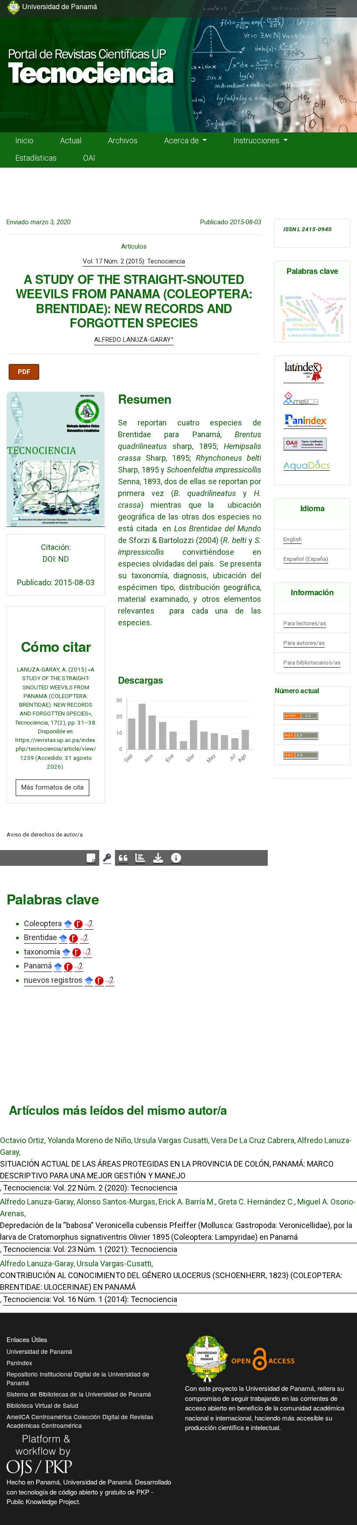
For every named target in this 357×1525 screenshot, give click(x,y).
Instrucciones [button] (257, 140)
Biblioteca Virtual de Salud (42, 1405)
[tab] (91, 858)
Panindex (19, 1362)
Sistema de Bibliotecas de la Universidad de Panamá (79, 1394)
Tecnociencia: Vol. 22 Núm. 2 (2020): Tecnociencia (90, 1187)
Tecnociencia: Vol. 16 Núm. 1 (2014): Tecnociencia (90, 1299)
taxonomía (42, 951)
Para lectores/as (304, 623)
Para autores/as (304, 642)
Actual (70, 140)
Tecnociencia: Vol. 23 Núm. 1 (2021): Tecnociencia (90, 1249)
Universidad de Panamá (39, 1351)
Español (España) (305, 558)
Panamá (38, 965)
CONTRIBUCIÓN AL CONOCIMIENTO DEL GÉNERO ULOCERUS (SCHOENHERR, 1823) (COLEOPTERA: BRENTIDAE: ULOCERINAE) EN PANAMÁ (171, 1281)
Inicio (24, 140)
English (292, 539)
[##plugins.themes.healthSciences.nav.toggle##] (331, 12)
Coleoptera (43, 923)
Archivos (123, 140)
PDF (24, 372)
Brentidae (40, 937)
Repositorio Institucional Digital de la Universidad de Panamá (78, 1378)
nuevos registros (53, 980)
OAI (89, 157)
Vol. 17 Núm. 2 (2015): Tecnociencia (134, 261)
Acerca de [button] (182, 140)
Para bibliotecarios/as (311, 662)
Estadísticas (36, 157)
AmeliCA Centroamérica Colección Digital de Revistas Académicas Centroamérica (80, 1421)
